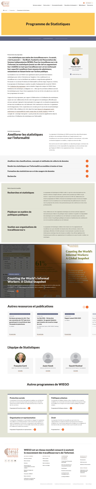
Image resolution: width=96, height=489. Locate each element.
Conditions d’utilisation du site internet (63, 483)
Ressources (90, 5)
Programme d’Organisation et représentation (21, 429)
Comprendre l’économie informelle (64, 457)
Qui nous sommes (37, 5)
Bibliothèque (82, 5)
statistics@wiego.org (76, 74)
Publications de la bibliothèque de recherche (84, 471)
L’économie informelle (57, 5)
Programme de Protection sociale (18, 408)
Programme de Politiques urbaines (59, 408)
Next (87, 307)
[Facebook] (9, 460)
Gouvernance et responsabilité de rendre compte (29, 466)
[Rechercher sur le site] (84, 3)
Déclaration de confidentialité (46, 483)
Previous (84, 307)
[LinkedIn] (12, 460)
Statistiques (64, 468)
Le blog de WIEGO (65, 476)
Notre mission (27, 460)
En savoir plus (11, 291)
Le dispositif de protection (78, 483)
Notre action (46, 5)
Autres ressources (48, 38)
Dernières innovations (66, 470)
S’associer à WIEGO (28, 473)
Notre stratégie (46, 465)
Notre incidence (46, 463)
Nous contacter (27, 476)
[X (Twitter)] (5, 460)
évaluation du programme (17, 86)
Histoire (26, 463)
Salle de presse (83, 462)
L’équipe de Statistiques (61, 38)
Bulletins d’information (85, 464)
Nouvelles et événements (70, 5)
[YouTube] (15, 460)
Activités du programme (35, 38)
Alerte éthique (89, 483)
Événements (83, 459)
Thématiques (46, 460)
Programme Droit (55, 429)
